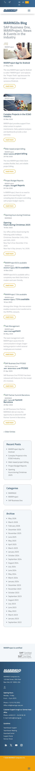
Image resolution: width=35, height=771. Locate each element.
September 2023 (15, 596)
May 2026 (12, 518)
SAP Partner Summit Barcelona (13, 401)
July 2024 (12, 566)
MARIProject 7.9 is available (16, 299)
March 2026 (13, 522)
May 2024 (12, 574)
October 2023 (13, 592)
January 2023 (13, 618)
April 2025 (12, 544)
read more (9, 86)
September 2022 (15, 622)
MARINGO (8, 218)
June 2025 (12, 537)
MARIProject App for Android (17, 62)
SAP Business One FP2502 (16, 368)
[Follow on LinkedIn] (6, 745)
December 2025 (14, 529)
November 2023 (14, 588)
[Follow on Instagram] (21, 745)
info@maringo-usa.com (15, 705)
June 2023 (12, 607)
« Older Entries (9, 431)
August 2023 (13, 600)
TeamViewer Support (10, 728)
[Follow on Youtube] (16, 745)
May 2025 (12, 540)
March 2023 (13, 614)
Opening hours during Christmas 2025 (17, 223)
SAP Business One (11, 366)
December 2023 (14, 585)
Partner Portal (8, 739)
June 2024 (12, 570)
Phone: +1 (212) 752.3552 (12, 702)
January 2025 (13, 551)
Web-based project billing (15, 153)
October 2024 (13, 555)
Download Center (9, 733)
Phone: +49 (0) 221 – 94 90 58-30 (14, 715)
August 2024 (13, 562)
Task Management (12, 331)
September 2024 (15, 559)
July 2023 (12, 603)
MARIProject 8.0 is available (16, 267)
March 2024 (13, 577)
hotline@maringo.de (14, 718)
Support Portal (8, 736)
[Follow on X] (11, 745)
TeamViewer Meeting (10, 730)
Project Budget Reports (14, 185)
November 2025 (14, 533)
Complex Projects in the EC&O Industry (17, 115)
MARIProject (9, 47)
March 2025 (13, 548)
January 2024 (13, 581)
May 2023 (12, 611)
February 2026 (14, 525)
